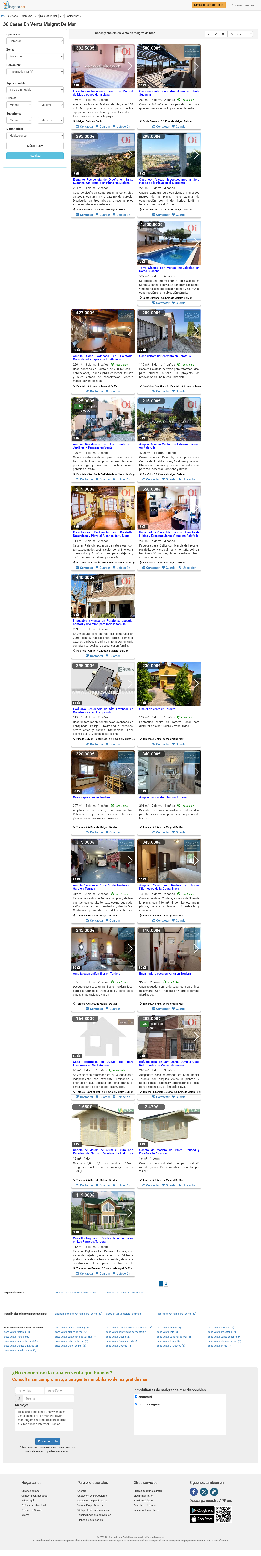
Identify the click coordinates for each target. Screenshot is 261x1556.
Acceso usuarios (243, 5)
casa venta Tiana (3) (168, 1341)
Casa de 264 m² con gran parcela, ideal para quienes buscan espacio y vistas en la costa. (169, 106)
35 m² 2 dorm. (169, 992)
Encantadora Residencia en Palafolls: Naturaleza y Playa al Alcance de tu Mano (103, 534)
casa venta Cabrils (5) (118, 1336)
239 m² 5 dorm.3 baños (103, 639)
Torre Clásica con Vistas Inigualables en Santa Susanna (169, 269)
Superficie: (13, 113)
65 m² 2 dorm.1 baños (103, 1081)
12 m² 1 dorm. (103, 1169)
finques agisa (149, 1404)
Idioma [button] (25, 1514)
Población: (13, 65)
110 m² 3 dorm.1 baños (170, 375)
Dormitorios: (14, 129)
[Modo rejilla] (208, 34)
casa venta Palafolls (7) (17, 1336)
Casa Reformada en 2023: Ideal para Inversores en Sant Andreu (103, 1063)
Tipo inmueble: (16, 83)
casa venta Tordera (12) (221, 1327)
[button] (73, 16)
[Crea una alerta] (224, 34)
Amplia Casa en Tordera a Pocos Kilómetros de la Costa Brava (169, 887)
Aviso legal (27, 1500)
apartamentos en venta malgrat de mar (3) (78, 1313)
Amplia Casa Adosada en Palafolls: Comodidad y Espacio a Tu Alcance (103, 357)
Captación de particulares (92, 1495)
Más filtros (34, 145)
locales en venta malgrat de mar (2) (176, 1313)
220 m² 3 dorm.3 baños (103, 375)
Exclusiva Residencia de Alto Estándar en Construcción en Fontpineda (103, 710)
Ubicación (123, 126)
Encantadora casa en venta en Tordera (165, 973)
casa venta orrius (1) (219, 1345)
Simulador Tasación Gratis (208, 4)
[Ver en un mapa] (216, 34)
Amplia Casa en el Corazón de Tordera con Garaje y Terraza (103, 887)
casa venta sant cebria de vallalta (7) (75, 1336)
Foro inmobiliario (143, 1500)
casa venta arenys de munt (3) (21, 1341)
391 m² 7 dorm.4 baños (169, 816)
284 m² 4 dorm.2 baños (103, 198)
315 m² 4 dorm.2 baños (104, 728)
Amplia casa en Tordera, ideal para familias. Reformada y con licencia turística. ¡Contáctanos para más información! (103, 814)
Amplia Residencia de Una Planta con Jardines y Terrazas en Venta (103, 446)
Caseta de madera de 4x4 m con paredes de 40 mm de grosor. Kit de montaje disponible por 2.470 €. (169, 1167)
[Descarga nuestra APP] (211, 1514)
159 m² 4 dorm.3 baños (103, 110)
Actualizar (35, 155)
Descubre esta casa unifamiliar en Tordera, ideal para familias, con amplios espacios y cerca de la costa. (169, 814)
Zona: (10, 49)
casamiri (145, 1397)
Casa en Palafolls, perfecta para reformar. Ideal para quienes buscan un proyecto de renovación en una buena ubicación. (169, 373)
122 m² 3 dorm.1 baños (169, 728)
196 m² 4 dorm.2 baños (104, 463)
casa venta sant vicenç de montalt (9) (126, 1332)
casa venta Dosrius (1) (118, 1345)
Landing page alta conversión (94, 1514)
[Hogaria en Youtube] (215, 1492)
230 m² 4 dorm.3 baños (169, 551)
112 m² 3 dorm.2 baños (103, 1257)
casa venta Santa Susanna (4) (224, 1336)
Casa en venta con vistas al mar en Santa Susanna (169, 93)
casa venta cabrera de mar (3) (71, 1341)
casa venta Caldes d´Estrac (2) (21, 1345)
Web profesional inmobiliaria (93, 1510)
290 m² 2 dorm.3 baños (170, 1081)
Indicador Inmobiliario (146, 1510)
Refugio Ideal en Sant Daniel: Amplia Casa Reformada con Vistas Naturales (169, 1063)
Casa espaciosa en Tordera (91, 797)
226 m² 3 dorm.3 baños (169, 198)
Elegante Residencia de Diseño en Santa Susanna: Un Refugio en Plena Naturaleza (103, 181)
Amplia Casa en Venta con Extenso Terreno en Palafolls (169, 446)
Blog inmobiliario (143, 1495)
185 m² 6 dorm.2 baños (103, 992)
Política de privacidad (33, 1505)
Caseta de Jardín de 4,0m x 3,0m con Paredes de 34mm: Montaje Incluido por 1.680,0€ (103, 1153)
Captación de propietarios (92, 1500)
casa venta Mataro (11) (17, 1332)
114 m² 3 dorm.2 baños (104, 551)
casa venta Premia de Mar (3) (122, 1341)
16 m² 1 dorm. (169, 1169)
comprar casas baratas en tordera (125, 1292)
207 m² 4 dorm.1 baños (103, 816)
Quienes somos (30, 1490)
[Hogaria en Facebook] (195, 1492)
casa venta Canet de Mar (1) (70, 1345)
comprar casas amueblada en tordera (76, 1292)
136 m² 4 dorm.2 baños (169, 904)
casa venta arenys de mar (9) (71, 1332)
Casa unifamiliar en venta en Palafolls (165, 356)
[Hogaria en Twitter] (205, 1493)
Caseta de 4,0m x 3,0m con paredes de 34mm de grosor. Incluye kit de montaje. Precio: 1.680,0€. (103, 1167)
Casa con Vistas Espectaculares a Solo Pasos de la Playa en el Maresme (169, 181)
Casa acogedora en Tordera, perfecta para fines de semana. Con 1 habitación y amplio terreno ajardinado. (169, 990)
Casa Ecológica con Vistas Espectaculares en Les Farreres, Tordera (103, 1240)
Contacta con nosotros (34, 1495)
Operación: (13, 34)
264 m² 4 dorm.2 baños (169, 110)
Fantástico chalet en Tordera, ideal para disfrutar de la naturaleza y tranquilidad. (169, 723)
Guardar (105, 126)
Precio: (11, 98)
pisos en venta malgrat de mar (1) (124, 1313)
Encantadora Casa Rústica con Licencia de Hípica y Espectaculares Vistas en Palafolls (169, 534)
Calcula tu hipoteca (145, 1505)
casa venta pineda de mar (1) (20, 1350)
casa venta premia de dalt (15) (72, 1327)
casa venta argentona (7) (222, 1332)
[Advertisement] (103, 264)
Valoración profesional (90, 1505)
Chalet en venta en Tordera (157, 709)
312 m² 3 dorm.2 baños (103, 904)
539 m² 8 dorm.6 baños (169, 286)
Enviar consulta (48, 1441)
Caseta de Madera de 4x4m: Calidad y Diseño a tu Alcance (169, 1151)
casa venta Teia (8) (167, 1332)
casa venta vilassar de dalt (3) (224, 1341)
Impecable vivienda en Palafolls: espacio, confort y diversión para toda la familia (103, 622)
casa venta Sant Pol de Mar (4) (174, 1336)
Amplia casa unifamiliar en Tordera (163, 797)
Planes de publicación (90, 1519)
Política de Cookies (32, 1510)
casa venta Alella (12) (169, 1327)
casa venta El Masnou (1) (171, 1345)
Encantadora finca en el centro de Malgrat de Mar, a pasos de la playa (103, 93)
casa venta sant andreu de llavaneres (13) (129, 1327)
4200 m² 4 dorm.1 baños (169, 463)
